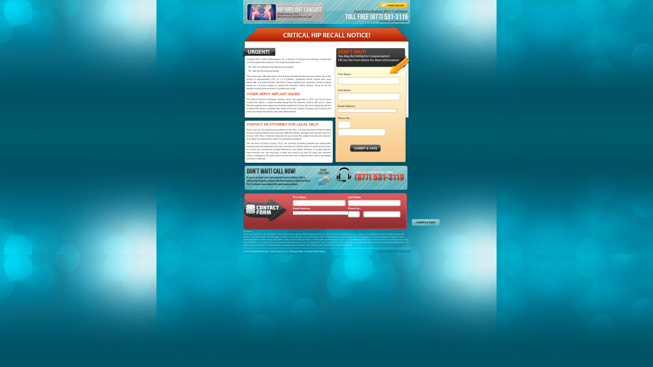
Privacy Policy (394, 251)
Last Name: (344, 90)
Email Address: (347, 106)
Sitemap (406, 251)
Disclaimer (382, 251)
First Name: (344, 74)
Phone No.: (344, 118)
